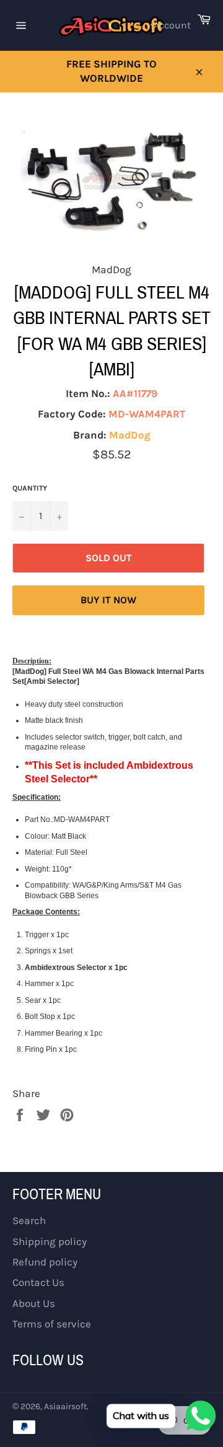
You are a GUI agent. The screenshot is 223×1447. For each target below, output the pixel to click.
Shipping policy (49, 1241)
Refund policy (44, 1262)
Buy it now (108, 600)
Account (172, 25)
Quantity (29, 488)
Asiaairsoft (65, 1406)
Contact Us (38, 1282)
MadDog (130, 435)
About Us (33, 1303)
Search (29, 1220)
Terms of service (51, 1324)
